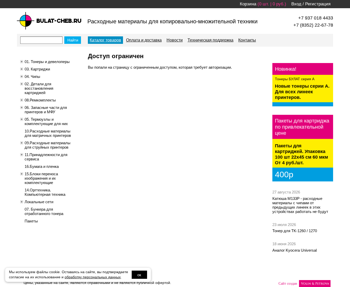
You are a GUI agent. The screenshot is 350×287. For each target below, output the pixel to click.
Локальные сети (39, 202)
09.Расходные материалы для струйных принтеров (47, 145)
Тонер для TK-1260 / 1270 (294, 231)
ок (139, 275)
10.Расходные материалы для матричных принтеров (48, 133)
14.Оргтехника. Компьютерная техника (45, 192)
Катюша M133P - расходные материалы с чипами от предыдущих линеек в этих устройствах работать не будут (300, 205)
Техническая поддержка (210, 40)
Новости (175, 40)
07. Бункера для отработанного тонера (44, 211)
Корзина (248, 4)
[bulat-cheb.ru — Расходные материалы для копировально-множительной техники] (49, 20)
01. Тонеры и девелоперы (47, 61)
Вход (296, 4)
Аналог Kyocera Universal (294, 250)
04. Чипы (32, 76)
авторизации (220, 67)
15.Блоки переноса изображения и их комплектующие (41, 178)
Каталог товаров (105, 40)
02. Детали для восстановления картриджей (39, 88)
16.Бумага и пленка (42, 166)
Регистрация (318, 4)
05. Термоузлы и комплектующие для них (46, 121)
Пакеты (31, 221)
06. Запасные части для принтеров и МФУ (46, 109)
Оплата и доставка (144, 40)
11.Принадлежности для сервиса (46, 156)
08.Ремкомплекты (40, 100)
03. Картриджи (37, 69)
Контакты (247, 40)
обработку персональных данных (93, 277)
